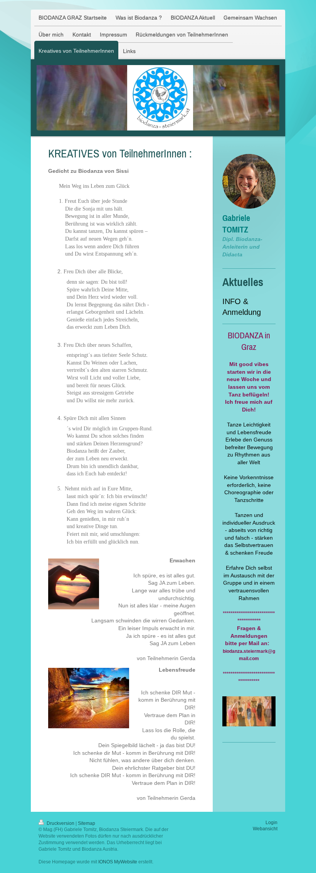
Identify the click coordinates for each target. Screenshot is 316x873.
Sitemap (86, 823)
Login (271, 822)
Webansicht (265, 828)
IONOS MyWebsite (117, 862)
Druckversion (60, 823)
